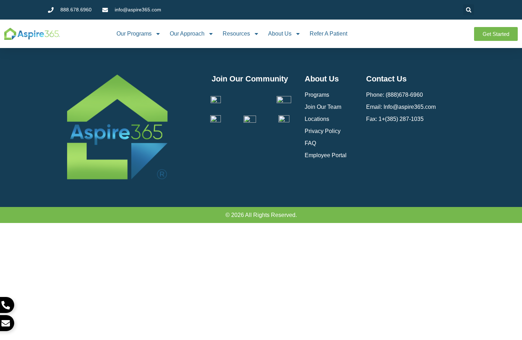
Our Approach (187, 34)
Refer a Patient (328, 34)
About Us (280, 34)
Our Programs (134, 34)
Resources (236, 34)
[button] (468, 9)
